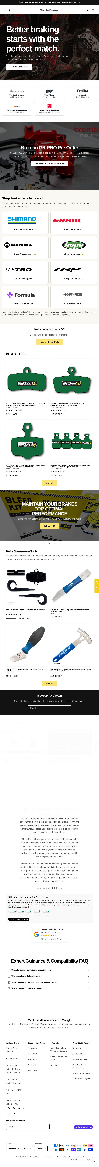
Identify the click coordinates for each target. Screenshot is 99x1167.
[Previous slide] (44, 543)
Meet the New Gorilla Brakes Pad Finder (21, 760)
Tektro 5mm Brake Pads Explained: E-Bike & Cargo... (67, 760)
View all (49, 483)
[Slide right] (54, 796)
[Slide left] (44, 796)
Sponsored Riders (81, 1059)
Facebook (32, 1070)
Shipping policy (88, 1157)
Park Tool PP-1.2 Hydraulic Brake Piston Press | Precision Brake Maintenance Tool (25, 670)
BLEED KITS (50, 526)
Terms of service (75, 1157)
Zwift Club (32, 1054)
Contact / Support (80, 1054)
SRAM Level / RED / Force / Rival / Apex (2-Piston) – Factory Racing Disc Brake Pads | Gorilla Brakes (26, 466)
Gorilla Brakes (25, 1157)
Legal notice (89, 1159)
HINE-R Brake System (82, 1079)
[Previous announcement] (4, 2)
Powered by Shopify (36, 1157)
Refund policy (50, 1157)
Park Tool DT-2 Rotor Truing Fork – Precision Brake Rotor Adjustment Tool (69, 610)
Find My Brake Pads (19, 67)
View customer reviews (19, 919)
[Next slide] (54, 543)
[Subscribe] (68, 708)
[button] (5, 10)
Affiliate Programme (81, 1073)
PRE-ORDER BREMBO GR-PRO (49, 163)
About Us (77, 1048)
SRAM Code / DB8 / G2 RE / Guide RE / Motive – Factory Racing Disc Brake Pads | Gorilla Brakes (69, 404)
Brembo (53, 1065)
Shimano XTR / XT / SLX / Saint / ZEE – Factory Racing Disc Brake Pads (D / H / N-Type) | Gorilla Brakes (26, 404)
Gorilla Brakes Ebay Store (59, 1058)
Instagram (32, 1059)
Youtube (32, 1065)
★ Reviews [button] (97, 586)
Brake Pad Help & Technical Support (58, 1049)
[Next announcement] (94, 2)
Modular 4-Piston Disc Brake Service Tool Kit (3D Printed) (25, 609)
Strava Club (33, 1048)
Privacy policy (62, 1157)
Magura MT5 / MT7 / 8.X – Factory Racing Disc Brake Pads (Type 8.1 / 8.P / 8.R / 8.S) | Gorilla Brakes (69, 466)
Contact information (76, 1159)
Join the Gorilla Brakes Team (80, 1066)
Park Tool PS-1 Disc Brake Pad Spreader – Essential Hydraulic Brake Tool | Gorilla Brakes (71, 670)
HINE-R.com (56, 888)
